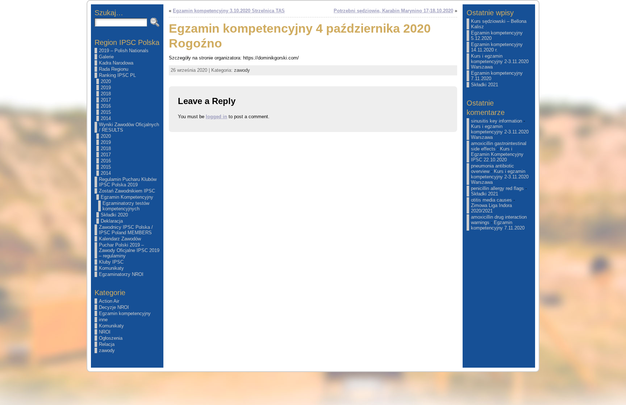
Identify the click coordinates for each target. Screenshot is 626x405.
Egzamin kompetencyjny (125, 313)
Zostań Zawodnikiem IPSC (127, 191)
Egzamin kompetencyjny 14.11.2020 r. (497, 47)
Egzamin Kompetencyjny (127, 197)
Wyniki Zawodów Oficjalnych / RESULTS (129, 127)
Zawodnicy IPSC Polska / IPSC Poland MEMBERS (126, 229)
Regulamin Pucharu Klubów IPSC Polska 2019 (127, 182)
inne (103, 319)
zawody (107, 350)
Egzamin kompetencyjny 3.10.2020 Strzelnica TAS (229, 10)
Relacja (106, 344)
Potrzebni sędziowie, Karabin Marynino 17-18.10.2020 (393, 10)
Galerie (106, 56)
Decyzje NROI (114, 307)
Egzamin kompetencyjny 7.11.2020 (498, 225)
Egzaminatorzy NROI (121, 274)
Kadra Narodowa (116, 63)
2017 (106, 100)
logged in (216, 116)
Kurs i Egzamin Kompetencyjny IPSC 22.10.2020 (497, 154)
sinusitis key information (496, 121)
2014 (106, 118)
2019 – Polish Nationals (124, 50)
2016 (106, 106)
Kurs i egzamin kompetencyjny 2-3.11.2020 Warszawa (500, 61)
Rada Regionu (113, 69)
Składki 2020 (114, 215)
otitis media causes (491, 200)
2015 (106, 112)
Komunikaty (111, 268)
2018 (106, 93)
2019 (106, 87)
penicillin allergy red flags (497, 188)
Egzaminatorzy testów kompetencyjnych (126, 206)
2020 (106, 81)
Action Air (109, 301)
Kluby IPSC (111, 262)
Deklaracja (112, 221)
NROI (104, 332)
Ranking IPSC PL (117, 75)
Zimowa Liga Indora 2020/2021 (491, 208)
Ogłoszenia (110, 338)
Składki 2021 (484, 84)
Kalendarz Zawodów (120, 238)
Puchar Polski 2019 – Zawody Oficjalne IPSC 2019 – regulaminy (129, 250)
